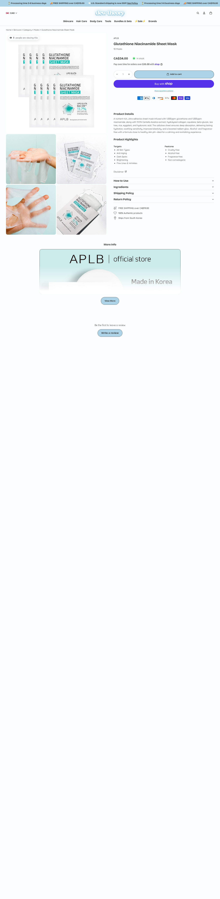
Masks (36, 30)
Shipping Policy (124, 193)
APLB (116, 38)
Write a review (110, 333)
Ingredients (121, 187)
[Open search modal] (198, 13)
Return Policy (122, 199)
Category (27, 30)
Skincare (17, 30)
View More (110, 301)
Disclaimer (119, 171)
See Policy (132, 3)
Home (8, 30)
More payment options (164, 91)
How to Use (121, 180)
